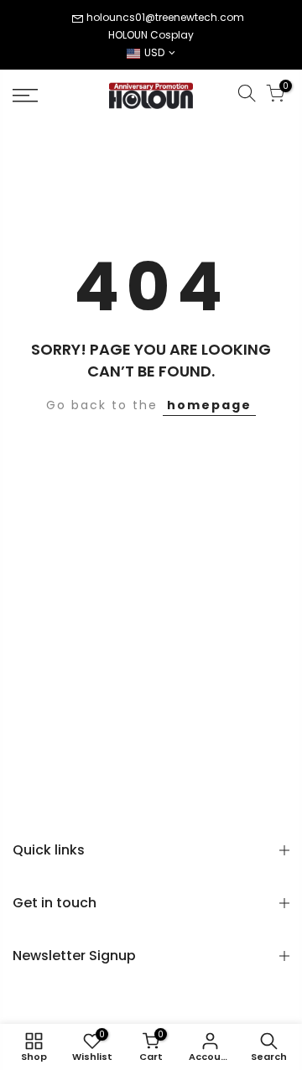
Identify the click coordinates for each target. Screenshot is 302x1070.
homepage (209, 405)
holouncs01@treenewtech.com (165, 17)
